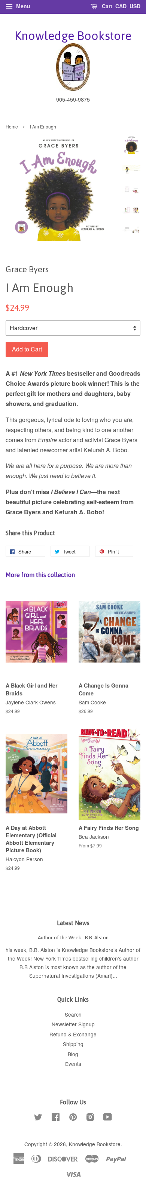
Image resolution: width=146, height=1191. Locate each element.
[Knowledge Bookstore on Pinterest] (73, 1118)
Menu (22, 6)
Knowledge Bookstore (73, 36)
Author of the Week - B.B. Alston (73, 937)
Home (12, 126)
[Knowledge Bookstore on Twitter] (38, 1118)
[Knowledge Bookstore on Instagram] (90, 1118)
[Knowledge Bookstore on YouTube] (107, 1118)
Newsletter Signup (73, 1024)
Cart (106, 6)
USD (135, 6)
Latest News (73, 922)
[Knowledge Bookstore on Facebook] (55, 1118)
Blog (73, 1054)
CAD (121, 6)
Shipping (73, 1044)
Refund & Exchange (73, 1034)
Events (73, 1063)
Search (73, 1014)
